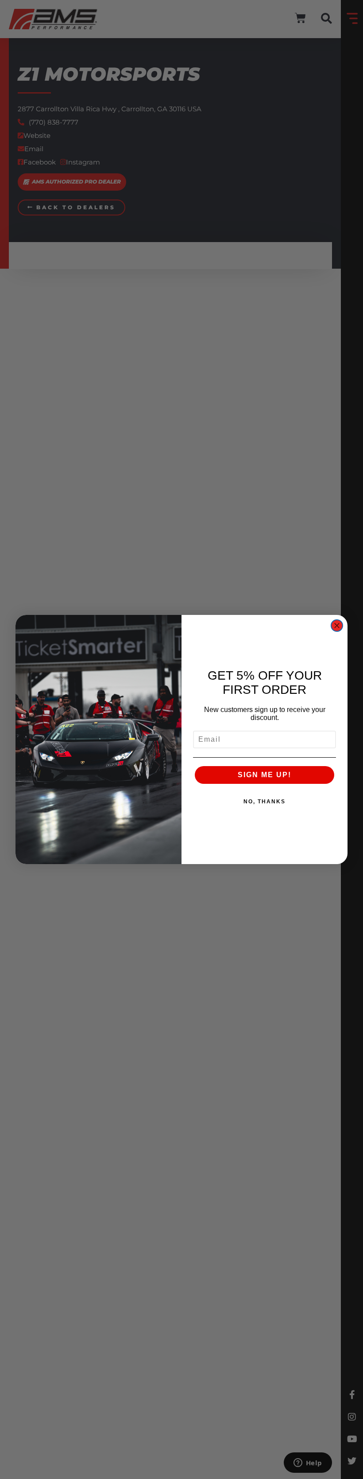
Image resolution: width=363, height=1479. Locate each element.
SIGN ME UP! (264, 775)
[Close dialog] (337, 625)
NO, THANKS (264, 801)
